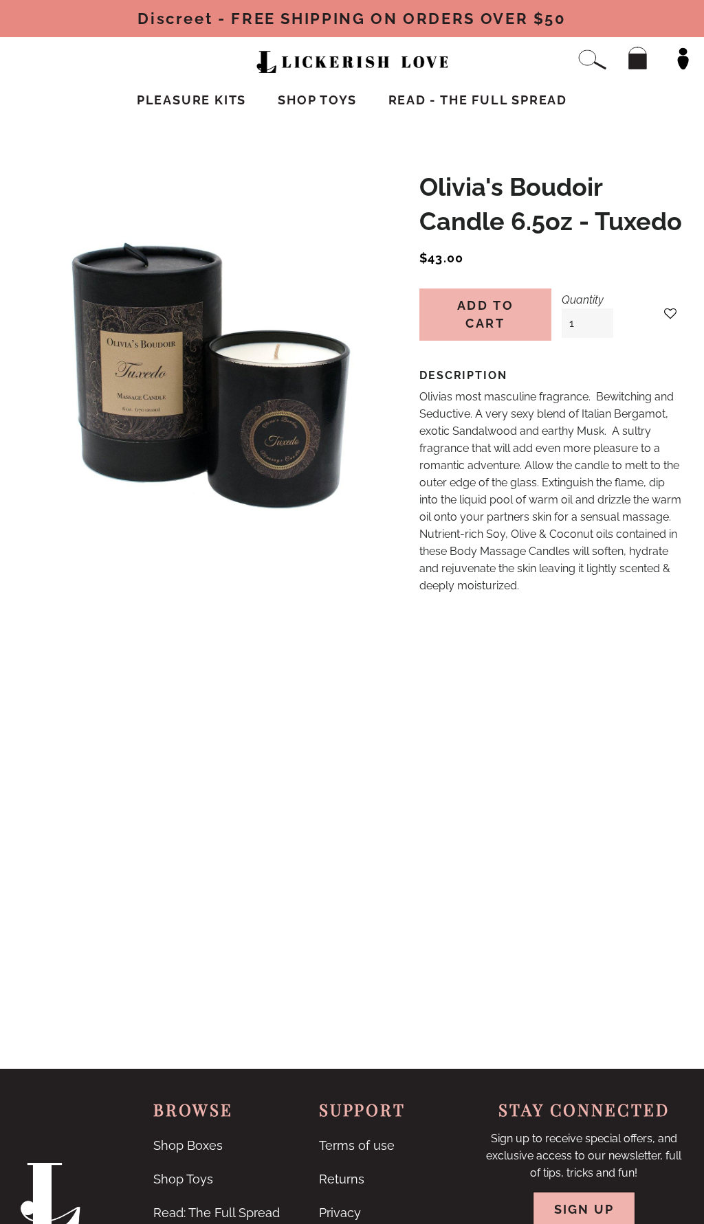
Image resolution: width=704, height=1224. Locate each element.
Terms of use (357, 1145)
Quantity (583, 299)
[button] (670, 314)
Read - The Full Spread (478, 100)
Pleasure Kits (191, 100)
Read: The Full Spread (216, 1212)
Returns (341, 1179)
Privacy (340, 1212)
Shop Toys (317, 100)
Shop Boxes (188, 1145)
